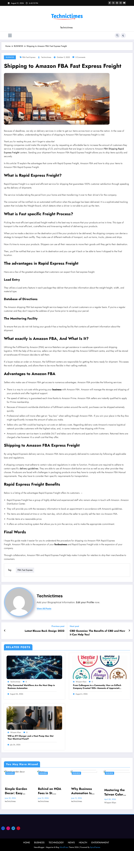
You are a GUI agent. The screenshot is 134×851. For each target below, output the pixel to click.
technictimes (46, 57)
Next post (74, 626)
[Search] (117, 35)
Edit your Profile (85, 602)
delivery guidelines (29, 468)
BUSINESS (10, 57)
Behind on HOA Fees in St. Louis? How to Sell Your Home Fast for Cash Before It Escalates (49, 791)
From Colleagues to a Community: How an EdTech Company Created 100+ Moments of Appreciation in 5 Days (97, 687)
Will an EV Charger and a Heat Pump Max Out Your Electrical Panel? (30, 737)
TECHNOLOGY (56, 842)
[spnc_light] (123, 35)
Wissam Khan (81, 681)
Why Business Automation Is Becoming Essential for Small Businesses (83, 791)
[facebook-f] (109, 2)
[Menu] (10, 35)
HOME (26, 842)
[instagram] (120, 2)
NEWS (71, 842)
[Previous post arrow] (5, 631)
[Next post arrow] (129, 631)
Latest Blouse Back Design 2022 (44, 631)
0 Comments (80, 57)
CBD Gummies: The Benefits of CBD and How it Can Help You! (97, 632)
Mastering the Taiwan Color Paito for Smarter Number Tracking (116, 792)
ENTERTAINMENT (100, 842)
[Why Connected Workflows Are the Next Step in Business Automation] (34, 667)
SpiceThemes (95, 847)
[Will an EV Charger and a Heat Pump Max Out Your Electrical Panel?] (34, 717)
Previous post (58, 626)
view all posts (44, 608)
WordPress (64, 847)
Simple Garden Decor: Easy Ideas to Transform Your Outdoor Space (16, 791)
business (57, 389)
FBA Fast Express (28, 57)
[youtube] (124, 2)
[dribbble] (117, 2)
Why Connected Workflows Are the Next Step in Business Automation (31, 687)
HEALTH (83, 842)
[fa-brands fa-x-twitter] (113, 2)
